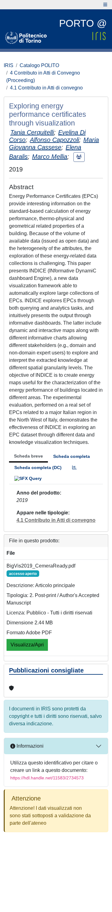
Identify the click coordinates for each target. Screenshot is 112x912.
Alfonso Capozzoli (54, 139)
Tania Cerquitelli (32, 132)
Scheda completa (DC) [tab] (38, 467)
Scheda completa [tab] (71, 456)
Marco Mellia (49, 156)
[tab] (74, 467)
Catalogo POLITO (39, 65)
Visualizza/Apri (27, 644)
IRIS (8, 65)
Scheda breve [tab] (28, 456)
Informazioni (29, 746)
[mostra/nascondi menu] (105, 5)
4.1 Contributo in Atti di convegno (46, 87)
